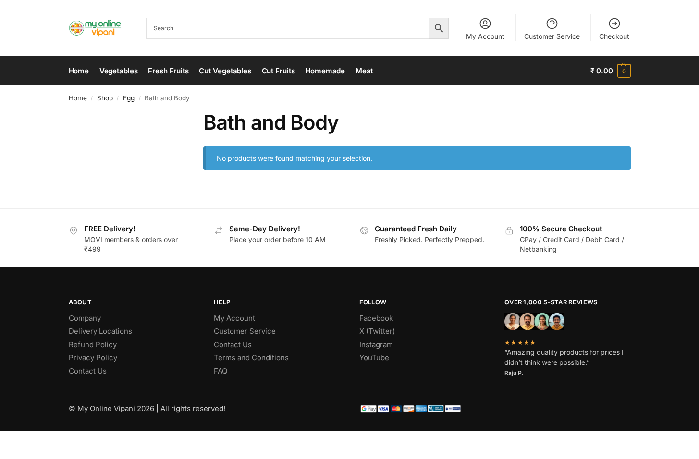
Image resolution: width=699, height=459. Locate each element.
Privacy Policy (93, 357)
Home (78, 98)
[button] (610, 71)
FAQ (220, 370)
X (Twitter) (377, 331)
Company (85, 318)
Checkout (614, 36)
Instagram (376, 344)
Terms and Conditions (251, 357)
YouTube (374, 357)
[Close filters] (167, 116)
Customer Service (552, 36)
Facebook (376, 318)
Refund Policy (93, 344)
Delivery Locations (100, 331)
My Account (485, 36)
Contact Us (88, 370)
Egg (129, 98)
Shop (105, 98)
